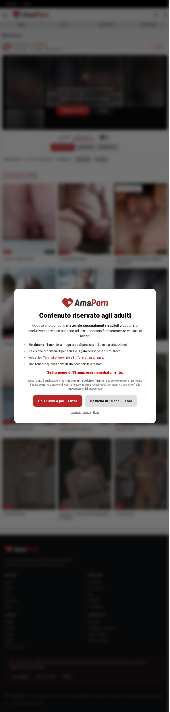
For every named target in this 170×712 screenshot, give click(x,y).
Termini (76, 412)
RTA (96, 412)
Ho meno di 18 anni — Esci (111, 401)
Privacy (87, 412)
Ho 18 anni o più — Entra (57, 401)
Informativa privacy (89, 357)
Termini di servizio (56, 357)
